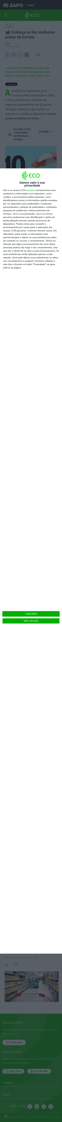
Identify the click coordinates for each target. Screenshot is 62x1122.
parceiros (31, 190)
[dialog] (31, 561)
